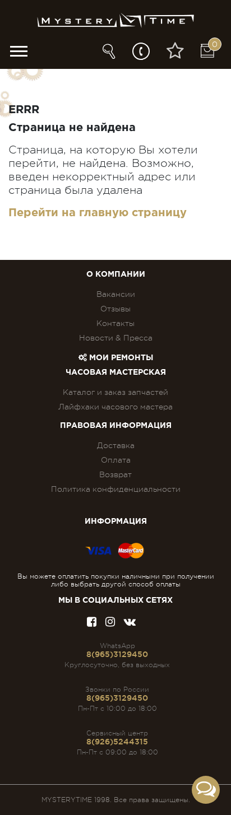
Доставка (116, 445)
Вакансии (115, 294)
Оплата (116, 459)
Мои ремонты (120, 358)
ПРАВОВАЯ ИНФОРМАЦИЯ (116, 425)
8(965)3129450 (117, 654)
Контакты (115, 323)
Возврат (115, 474)
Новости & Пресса (116, 337)
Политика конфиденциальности (116, 489)
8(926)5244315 (117, 741)
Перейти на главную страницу (97, 213)
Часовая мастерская (116, 372)
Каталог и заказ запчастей (115, 392)
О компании (115, 274)
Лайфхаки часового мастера (115, 406)
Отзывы (115, 308)
